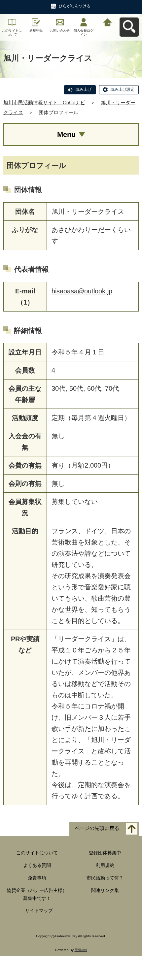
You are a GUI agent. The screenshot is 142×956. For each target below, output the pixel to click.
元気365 (81, 950)
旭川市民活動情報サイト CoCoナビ (44, 102)
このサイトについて (12, 32)
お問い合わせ (60, 30)
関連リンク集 (105, 890)
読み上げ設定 (122, 89)
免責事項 (37, 877)
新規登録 (36, 30)
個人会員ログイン (83, 32)
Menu (66, 134)
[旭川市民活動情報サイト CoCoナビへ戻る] (107, 21)
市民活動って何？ (105, 877)
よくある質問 (37, 865)
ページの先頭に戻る (97, 828)
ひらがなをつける (74, 6)
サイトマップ (39, 910)
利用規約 (105, 865)
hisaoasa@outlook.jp (82, 291)
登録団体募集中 (105, 852)
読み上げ (83, 89)
